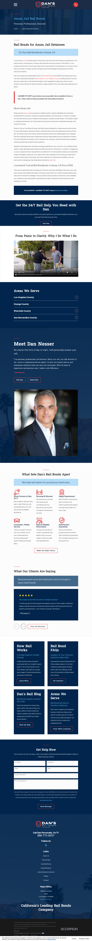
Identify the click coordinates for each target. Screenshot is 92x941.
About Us (46, 856)
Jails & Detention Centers (46, 872)
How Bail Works (46, 864)
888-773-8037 (45, 836)
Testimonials (46, 860)
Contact (46, 880)
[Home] (45, 5)
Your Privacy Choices (36, 933)
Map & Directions (46, 899)
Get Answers (58, 681)
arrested (26, 60)
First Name (18, 762)
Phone (16, 768)
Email (48, 768)
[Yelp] (46, 845)
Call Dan (46, 223)
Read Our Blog (25, 725)
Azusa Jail (26, 113)
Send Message (46, 806)
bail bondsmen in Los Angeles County (47, 78)
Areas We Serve (46, 868)
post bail (52, 160)
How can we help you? (20, 780)
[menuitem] (44, 297)
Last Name (50, 762)
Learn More (24, 681)
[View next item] (23, 626)
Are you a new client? (20, 774)
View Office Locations (62, 729)
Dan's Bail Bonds (47, 76)
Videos (46, 876)
